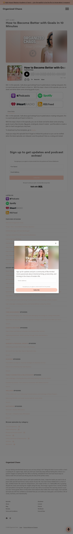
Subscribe (37, 290)
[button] (56, 243)
